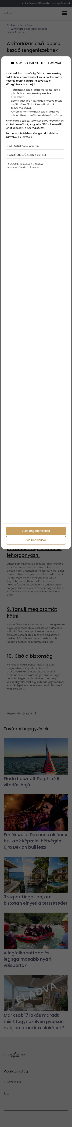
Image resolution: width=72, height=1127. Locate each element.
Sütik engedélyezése (36, 531)
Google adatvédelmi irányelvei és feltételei (32, 135)
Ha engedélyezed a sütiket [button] (24, 146)
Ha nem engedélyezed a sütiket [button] (27, 155)
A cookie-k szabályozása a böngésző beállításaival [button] (25, 165)
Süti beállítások (36, 540)
